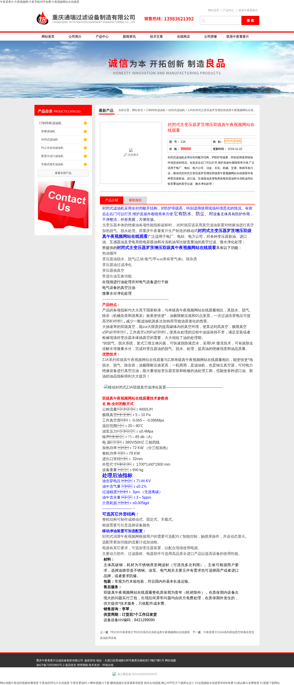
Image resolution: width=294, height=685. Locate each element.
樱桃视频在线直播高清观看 (126, 683)
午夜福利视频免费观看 (25, 683)
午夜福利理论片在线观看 (54, 683)
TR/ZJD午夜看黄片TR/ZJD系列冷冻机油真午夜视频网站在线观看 (150, 632)
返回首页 (70, 665)
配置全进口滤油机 (52, 156)
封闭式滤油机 (49, 139)
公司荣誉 (210, 36)
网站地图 (170, 660)
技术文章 (156, 36)
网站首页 (213, 10)
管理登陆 (82, 665)
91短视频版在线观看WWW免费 (214, 683)
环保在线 (107, 665)
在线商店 (183, 36)
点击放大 (133, 154)
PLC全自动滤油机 (52, 147)
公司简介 (75, 36)
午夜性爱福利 (78, 683)
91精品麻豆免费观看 (246, 683)
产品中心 (228, 10)
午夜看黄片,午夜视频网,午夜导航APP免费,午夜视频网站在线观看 (39, 1)
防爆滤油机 (48, 131)
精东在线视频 (152, 683)
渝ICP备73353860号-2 (50, 665)
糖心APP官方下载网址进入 (177, 683)
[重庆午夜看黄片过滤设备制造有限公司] (114, 17)
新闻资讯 (129, 36)
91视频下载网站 (270, 683)
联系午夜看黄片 (248, 10)
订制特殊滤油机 (50, 123)
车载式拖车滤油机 (52, 164)
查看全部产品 (63, 173)
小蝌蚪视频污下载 (99, 683)
